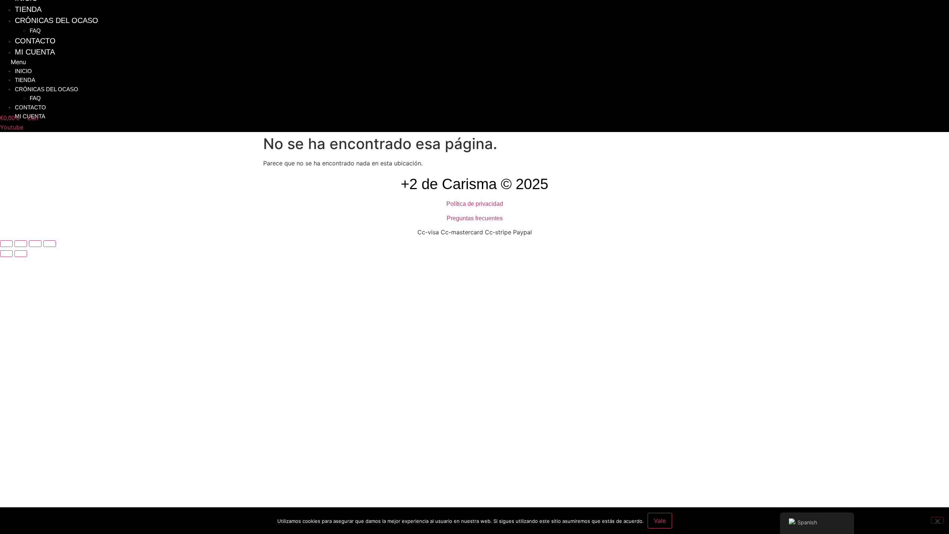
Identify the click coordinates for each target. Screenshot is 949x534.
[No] (937, 520)
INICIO (23, 71)
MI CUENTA (35, 52)
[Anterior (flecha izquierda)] (6, 253)
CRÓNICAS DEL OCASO (56, 20)
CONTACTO (30, 107)
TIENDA (25, 80)
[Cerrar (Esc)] (49, 243)
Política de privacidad (474, 204)
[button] (358, 61)
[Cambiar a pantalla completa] (20, 243)
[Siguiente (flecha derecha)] (20, 253)
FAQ (35, 98)
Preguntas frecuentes (475, 218)
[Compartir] (35, 243)
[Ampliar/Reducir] (6, 243)
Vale (660, 520)
